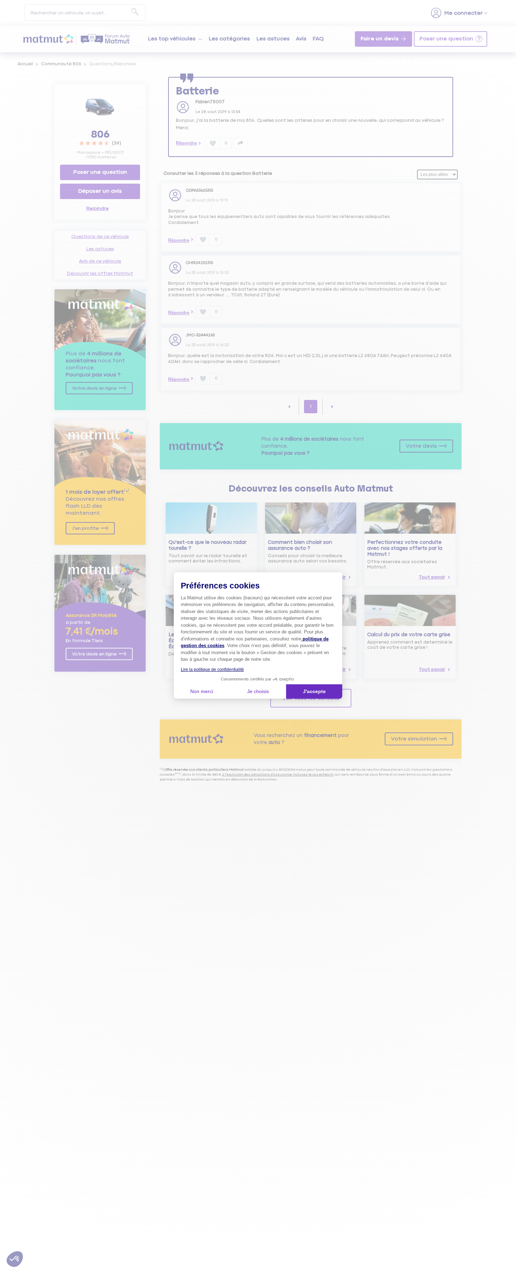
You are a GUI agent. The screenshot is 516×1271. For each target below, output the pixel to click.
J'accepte (314, 691)
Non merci (201, 691)
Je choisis (258, 691)
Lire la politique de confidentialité (212, 669)
